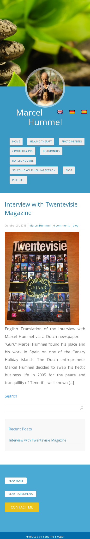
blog (75, 225)
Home (16, 141)
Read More (15, 480)
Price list (18, 180)
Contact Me (22, 507)
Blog (69, 170)
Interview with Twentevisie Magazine (37, 440)
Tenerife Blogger (54, 536)
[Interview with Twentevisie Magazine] (42, 324)
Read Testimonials (20, 494)
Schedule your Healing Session (33, 170)
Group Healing (22, 151)
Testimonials (51, 151)
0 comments (62, 225)
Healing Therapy (41, 141)
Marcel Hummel (22, 160)
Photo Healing (72, 141)
